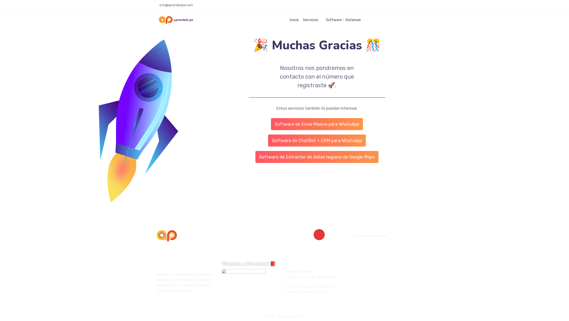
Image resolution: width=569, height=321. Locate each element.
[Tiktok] (171, 302)
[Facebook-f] (158, 302)
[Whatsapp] (177, 302)
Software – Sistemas (343, 20)
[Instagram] (164, 302)
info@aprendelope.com (176, 5)
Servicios (310, 20)
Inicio (294, 20)
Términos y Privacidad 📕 (249, 264)
